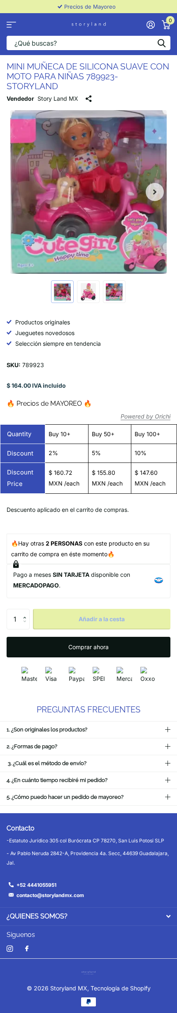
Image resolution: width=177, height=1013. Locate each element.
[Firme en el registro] (150, 25)
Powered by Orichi (145, 416)
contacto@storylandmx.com (50, 895)
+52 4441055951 (36, 885)
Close (88, 916)
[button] (155, 192)
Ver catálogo (11, 24)
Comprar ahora (88, 646)
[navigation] (62, 291)
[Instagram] (10, 949)
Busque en (161, 43)
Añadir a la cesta (102, 618)
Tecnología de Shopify (121, 988)
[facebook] (26, 949)
